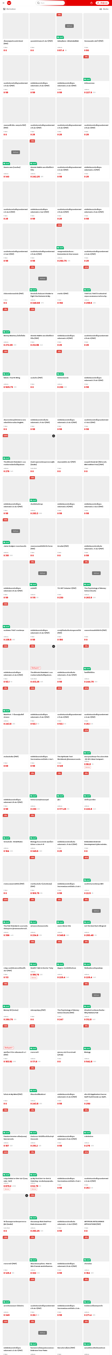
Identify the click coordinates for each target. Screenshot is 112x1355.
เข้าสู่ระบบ (103, 3)
